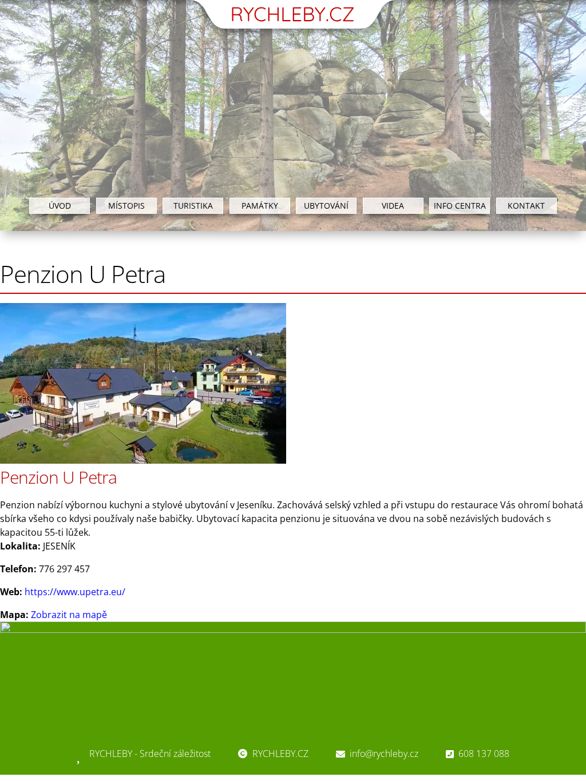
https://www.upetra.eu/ (75, 591)
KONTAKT (526, 205)
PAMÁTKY (259, 205)
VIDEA (393, 205)
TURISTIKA (193, 205)
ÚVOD (60, 205)
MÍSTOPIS (126, 205)
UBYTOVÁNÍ (326, 205)
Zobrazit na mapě (69, 614)
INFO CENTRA (460, 205)
